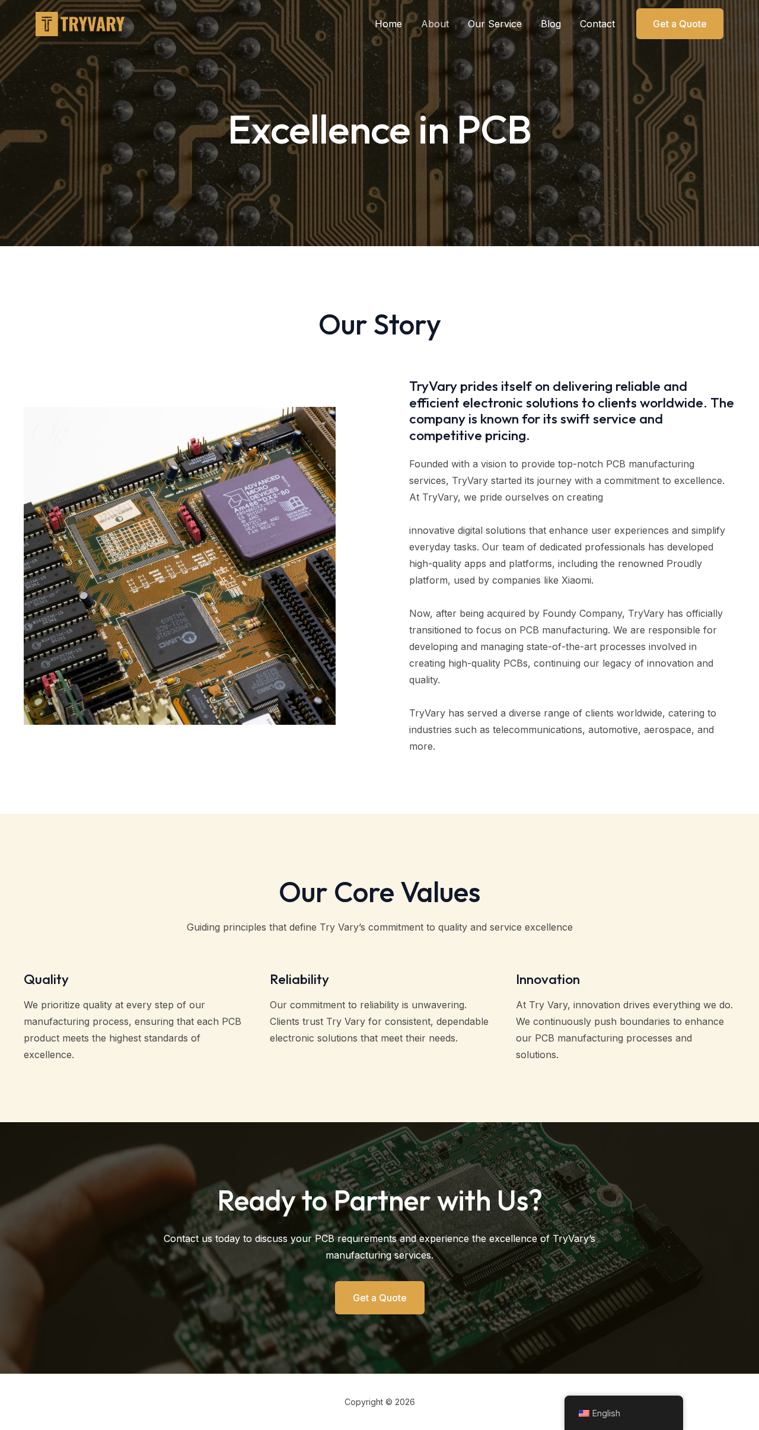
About (435, 24)
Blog (551, 24)
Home (388, 24)
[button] (679, 23)
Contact (597, 24)
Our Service (495, 24)
